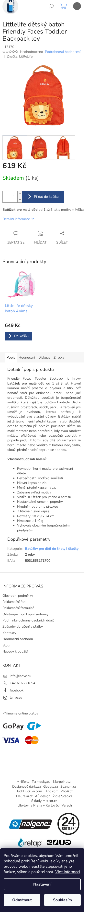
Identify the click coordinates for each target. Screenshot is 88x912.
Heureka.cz (24, 796)
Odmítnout (22, 900)
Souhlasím (62, 900)
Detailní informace (16, 219)
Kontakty (9, 633)
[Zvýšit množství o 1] (19, 194)
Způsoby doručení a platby (22, 626)
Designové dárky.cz (26, 786)
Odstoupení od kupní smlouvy (25, 614)
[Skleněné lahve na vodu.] (29, 842)
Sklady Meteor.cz (44, 800)
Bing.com (51, 791)
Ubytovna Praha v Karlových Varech (45, 805)
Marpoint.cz (61, 781)
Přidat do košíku (46, 196)
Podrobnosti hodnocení (62, 51)
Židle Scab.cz (62, 796)
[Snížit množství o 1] (19, 199)
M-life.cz (23, 781)
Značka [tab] (59, 357)
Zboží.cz (67, 791)
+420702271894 (22, 683)
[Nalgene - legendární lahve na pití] (31, 823)
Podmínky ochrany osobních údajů (28, 620)
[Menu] (77, 6)
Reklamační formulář (18, 608)
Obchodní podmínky (17, 595)
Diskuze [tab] (44, 357)
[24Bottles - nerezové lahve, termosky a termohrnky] (68, 823)
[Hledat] (51, 6)
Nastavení (42, 884)
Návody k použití (15, 651)
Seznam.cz (68, 786)
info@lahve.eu (20, 676)
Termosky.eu (41, 781)
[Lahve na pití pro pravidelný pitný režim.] (58, 842)
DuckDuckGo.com (28, 791)
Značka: (20, 56)
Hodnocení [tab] (27, 357)
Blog (6, 645)
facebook (16, 690)
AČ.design (42, 796)
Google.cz (50, 786)
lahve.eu (16, 697)
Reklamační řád (13, 601)
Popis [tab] (11, 357)
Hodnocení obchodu (17, 639)
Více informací (67, 872)
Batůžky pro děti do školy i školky (51, 548)
